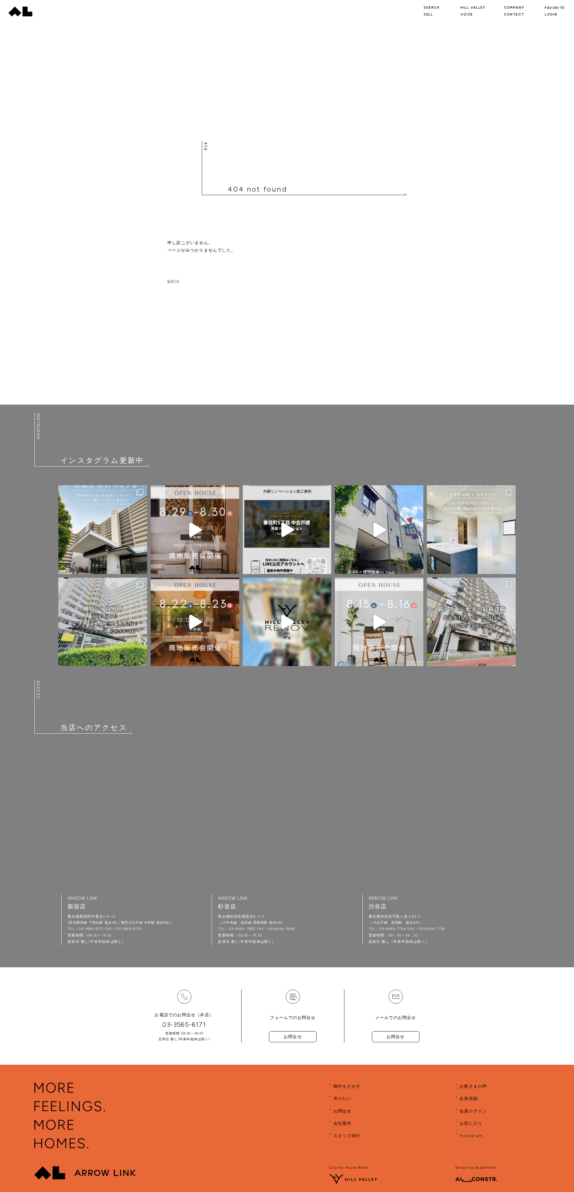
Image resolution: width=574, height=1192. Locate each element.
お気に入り (470, 1123)
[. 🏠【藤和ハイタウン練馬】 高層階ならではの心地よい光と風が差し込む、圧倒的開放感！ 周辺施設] (102, 622)
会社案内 (342, 1123)
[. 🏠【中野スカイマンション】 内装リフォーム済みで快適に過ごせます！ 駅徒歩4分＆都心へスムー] (471, 622)
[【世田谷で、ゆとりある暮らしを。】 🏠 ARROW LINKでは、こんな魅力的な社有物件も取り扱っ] (287, 622)
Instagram (471, 1135)
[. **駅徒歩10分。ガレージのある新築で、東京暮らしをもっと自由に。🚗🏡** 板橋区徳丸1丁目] (379, 529)
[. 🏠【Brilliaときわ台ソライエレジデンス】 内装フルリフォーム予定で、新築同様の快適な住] (102, 529)
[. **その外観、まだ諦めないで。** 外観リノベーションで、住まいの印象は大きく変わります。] (287, 529)
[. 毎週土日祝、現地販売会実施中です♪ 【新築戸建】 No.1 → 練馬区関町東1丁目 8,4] (195, 529)
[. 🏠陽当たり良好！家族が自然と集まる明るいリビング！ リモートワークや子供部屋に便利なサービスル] (471, 529)
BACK (173, 281)
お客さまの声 (473, 1086)
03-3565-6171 (184, 1024)
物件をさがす (347, 1086)
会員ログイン (473, 1111)
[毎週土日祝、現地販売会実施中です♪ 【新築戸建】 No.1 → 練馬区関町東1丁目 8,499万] (195, 622)
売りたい (342, 1098)
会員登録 (468, 1098)
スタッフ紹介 (347, 1135)
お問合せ (293, 1036)
